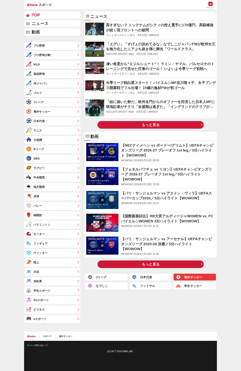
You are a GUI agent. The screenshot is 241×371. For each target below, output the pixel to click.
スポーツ (47, 336)
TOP (36, 15)
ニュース (40, 23)
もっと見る (151, 125)
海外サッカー (65, 336)
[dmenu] (31, 336)
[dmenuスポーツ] (40, 5)
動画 (36, 32)
